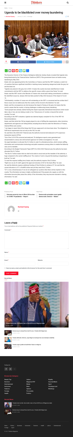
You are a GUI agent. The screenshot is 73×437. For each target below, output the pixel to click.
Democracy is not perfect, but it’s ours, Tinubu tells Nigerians (29, 331)
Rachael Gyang (10, 16)
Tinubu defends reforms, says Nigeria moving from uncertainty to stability (33, 337)
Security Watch (52, 382)
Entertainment (8, 384)
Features (7, 388)
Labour (28, 379)
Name (6, 252)
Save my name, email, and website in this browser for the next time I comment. (29, 268)
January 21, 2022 (21, 16)
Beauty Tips (7, 379)
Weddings (51, 388)
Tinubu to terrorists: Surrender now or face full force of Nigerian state (25, 323)
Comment (7, 230)
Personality (29, 391)
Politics (28, 393)
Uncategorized (52, 386)
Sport (50, 384)
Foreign (10, 8)
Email (6, 260)
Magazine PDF (30, 382)
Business (7, 382)
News (28, 386)
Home (5, 8)
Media (28, 384)
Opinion (28, 388)
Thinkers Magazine (13, 431)
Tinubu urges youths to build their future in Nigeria (26, 344)
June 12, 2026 (10, 325)
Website (40, 260)
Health (6, 393)
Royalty (50, 379)
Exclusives (7, 386)
